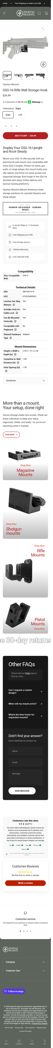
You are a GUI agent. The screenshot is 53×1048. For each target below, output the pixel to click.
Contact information (25, 1031)
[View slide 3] (27, 931)
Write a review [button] (25, 883)
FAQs (27, 673)
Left (20, 115)
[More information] (14, 304)
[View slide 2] (23, 931)
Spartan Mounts (11, 84)
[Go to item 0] (7, 75)
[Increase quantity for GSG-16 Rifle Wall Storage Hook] (16, 126)
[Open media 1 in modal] (43, 29)
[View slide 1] (20, 931)
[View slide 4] (30, 931)
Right (8, 115)
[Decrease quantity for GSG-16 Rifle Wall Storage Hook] (6, 126)
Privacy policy (19, 1028)
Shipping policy (41, 1028)
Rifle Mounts (38, 552)
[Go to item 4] (40, 75)
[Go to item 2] (18, 75)
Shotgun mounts (13, 531)
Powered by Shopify (39, 1023)
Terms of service (30, 1028)
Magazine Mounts (25, 472)
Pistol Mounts (38, 621)
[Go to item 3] (29, 75)
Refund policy (9, 1028)
